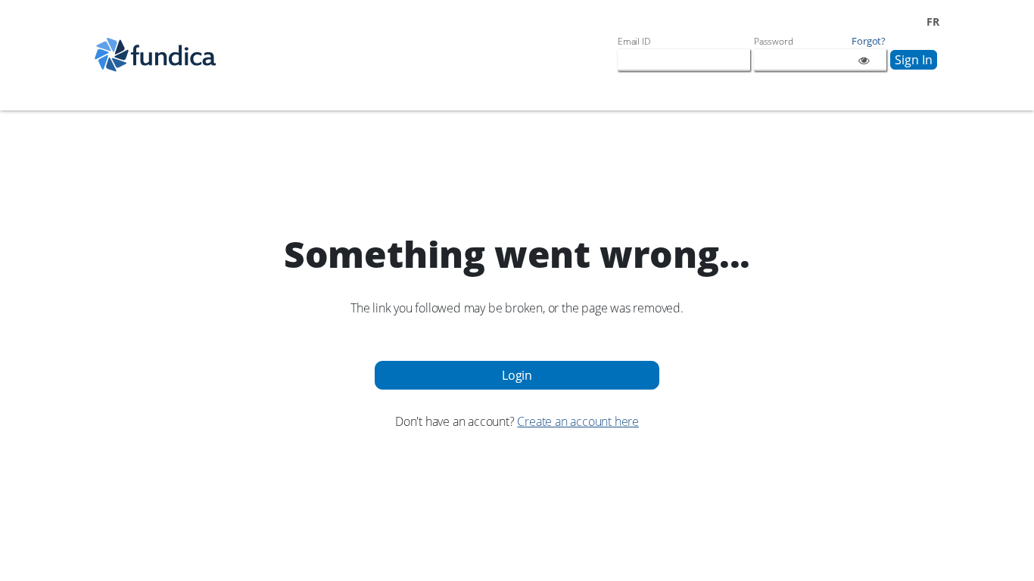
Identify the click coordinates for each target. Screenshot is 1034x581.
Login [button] (517, 375)
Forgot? (869, 41)
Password (773, 41)
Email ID (633, 41)
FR (933, 21)
